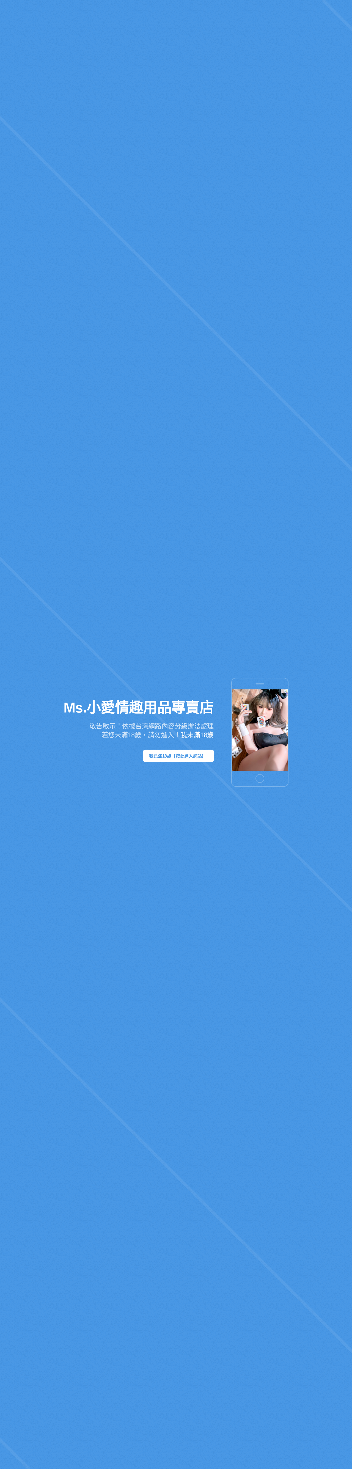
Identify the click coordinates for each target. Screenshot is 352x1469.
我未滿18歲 (197, 735)
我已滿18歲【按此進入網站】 (177, 756)
